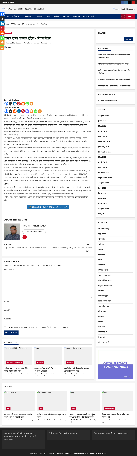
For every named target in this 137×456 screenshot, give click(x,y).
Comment (9, 269)
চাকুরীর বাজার (101, 254)
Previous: (25, 246)
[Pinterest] (19, 103)
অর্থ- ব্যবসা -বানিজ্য (103, 228)
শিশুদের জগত (102, 337)
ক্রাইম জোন (66, 16)
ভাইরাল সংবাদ (76, 16)
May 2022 (102, 214)
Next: (72, 247)
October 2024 (103, 172)
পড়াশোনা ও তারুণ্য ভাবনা (105, 275)
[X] (10, 103)
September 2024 (105, 177)
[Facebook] (6, 103)
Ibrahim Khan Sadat (13, 43)
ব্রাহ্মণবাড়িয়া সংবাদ (103, 306)
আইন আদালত (8, 33)
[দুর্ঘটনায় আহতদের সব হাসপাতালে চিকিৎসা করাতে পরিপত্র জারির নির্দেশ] (18, 356)
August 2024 (103, 183)
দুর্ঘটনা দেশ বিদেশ (103, 270)
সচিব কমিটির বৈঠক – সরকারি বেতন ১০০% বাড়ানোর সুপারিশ (114, 86)
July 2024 (102, 188)
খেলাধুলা (48, 16)
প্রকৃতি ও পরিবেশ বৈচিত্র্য (105, 285)
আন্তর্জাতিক (101, 239)
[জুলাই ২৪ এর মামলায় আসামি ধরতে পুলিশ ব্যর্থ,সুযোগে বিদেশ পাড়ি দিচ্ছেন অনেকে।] (85, 401)
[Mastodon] (27, 111)
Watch (130, 16)
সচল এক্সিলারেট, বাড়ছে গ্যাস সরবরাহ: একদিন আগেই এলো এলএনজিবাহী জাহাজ (18, 415)
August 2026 (103, 115)
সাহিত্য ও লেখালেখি (88, 16)
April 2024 (102, 203)
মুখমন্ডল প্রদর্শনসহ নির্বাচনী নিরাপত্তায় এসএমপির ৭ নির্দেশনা (45, 369)
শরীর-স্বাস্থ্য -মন (18, 362)
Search (102, 33)
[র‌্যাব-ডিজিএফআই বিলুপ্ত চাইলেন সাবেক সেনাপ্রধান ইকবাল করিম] (78, 356)
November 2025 (104, 152)
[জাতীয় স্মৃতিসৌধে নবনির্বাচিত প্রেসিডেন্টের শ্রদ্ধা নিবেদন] (52, 401)
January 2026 (103, 146)
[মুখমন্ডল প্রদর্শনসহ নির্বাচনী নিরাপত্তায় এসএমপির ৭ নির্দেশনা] (48, 356)
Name (7, 302)
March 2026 (103, 136)
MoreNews (90, 453)
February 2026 (104, 141)
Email (7, 310)
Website (7, 319)
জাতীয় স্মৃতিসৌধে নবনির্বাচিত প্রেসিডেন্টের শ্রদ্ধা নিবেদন (113, 64)
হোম (8, 16)
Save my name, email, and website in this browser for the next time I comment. (38, 327)
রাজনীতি (100, 321)
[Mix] (31, 111)
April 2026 (102, 131)
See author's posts (34, 231)
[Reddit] (23, 103)
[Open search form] (118, 16)
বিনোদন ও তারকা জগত (104, 301)
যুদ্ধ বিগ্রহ (57, 16)
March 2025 (103, 167)
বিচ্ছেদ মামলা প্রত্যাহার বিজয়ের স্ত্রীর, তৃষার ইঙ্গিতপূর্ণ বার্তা (114, 79)
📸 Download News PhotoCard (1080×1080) (48, 207)
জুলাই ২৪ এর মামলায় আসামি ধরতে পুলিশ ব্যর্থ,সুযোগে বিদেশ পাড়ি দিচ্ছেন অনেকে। (82, 415)
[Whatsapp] (27, 103)
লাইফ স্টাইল (39, 16)
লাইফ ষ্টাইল (101, 326)
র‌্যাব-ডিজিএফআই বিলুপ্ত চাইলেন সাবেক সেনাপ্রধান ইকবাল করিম (76, 369)
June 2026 (102, 121)
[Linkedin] (15, 103)
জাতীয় (100, 259)
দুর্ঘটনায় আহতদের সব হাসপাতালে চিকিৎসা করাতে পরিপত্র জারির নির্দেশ (16, 369)
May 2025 (102, 157)
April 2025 (102, 162)
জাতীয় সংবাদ (15, 16)
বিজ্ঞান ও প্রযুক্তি (103, 296)
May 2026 (102, 126)
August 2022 (103, 208)
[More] (31, 103)
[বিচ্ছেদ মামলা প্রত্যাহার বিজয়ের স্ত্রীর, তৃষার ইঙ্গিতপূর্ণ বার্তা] (117, 401)
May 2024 (102, 198)
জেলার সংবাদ (27, 16)
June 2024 (102, 193)
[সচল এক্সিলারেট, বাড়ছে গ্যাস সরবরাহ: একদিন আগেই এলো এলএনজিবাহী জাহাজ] (19, 401)
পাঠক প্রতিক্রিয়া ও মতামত (105, 280)
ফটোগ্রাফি (101, 290)
